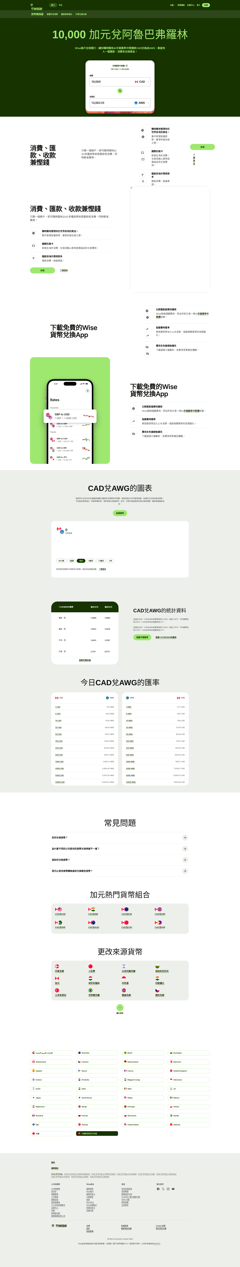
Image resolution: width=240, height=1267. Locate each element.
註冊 (206, 5)
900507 (157, 1243)
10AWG (129, 720)
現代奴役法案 (161, 1228)
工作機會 (54, 1197)
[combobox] (141, 81)
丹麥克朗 (59, 971)
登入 (198, 5)
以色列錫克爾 (128, 971)
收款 (88, 1200)
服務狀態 (54, 1200)
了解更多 (194, 159)
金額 (91, 75)
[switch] (120, 90)
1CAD (57, 707)
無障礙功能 (55, 1213)
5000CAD (59, 775)
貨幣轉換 (125, 1191)
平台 (60, 5)
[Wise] (37, 5)
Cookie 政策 (160, 1226)
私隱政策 (124, 1226)
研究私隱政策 (127, 1189)
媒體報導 (54, 1194)
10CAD (58, 720)
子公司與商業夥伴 (58, 1205)
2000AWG (130, 768)
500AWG (130, 755)
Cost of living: (57, 1174)
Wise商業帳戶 (91, 1205)
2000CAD (59, 768)
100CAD (58, 741)
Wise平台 (90, 1202)
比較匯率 (125, 1205)
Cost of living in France (60, 1176)
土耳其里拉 (60, 995)
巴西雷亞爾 (94, 995)
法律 (88, 1226)
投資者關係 (55, 1202)
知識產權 (89, 1231)
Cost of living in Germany (166, 1174)
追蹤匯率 (120, 513)
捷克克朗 (159, 995)
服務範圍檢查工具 (58, 1216)
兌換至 (92, 97)
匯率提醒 (125, 1202)
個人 (53, 5)
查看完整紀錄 (85, 660)
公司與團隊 (55, 1189)
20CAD (58, 727)
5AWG (129, 714)
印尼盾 (125, 983)
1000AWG (130, 762)
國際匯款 (89, 1189)
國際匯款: (55, 1168)
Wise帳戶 (90, 1191)
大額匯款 (89, 1197)
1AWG (128, 707)
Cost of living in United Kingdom (77, 1174)
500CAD (59, 755)
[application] (75, 546)
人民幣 (91, 971)
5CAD (57, 714)
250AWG (130, 748)
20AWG (129, 727)
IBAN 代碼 (126, 1200)
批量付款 (89, 1210)
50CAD (58, 734)
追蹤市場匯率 (142, 637)
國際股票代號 (127, 1194)
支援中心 (54, 1208)
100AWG (130, 741)
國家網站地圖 (126, 1228)
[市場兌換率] (127, 66)
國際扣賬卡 (90, 1194)
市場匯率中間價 (191, 411)
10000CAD (60, 782)
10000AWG (131, 782)
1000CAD (59, 762)
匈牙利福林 (94, 983)
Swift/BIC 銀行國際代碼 (131, 1197)
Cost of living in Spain (79, 1176)
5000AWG (130, 775)
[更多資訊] (64, 617)
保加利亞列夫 (162, 971)
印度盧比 (159, 983)
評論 (53, 1210)
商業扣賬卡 (90, 1208)
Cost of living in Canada (99, 1176)
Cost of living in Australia (127, 1174)
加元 (57, 983)
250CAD (59, 748)
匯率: (53, 1162)
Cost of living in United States (103, 1174)
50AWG (129, 734)
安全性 (53, 1191)
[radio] (61, 561)
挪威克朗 (126, 995)
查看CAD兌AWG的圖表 (166, 637)
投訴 (88, 1228)
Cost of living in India (146, 1174)
